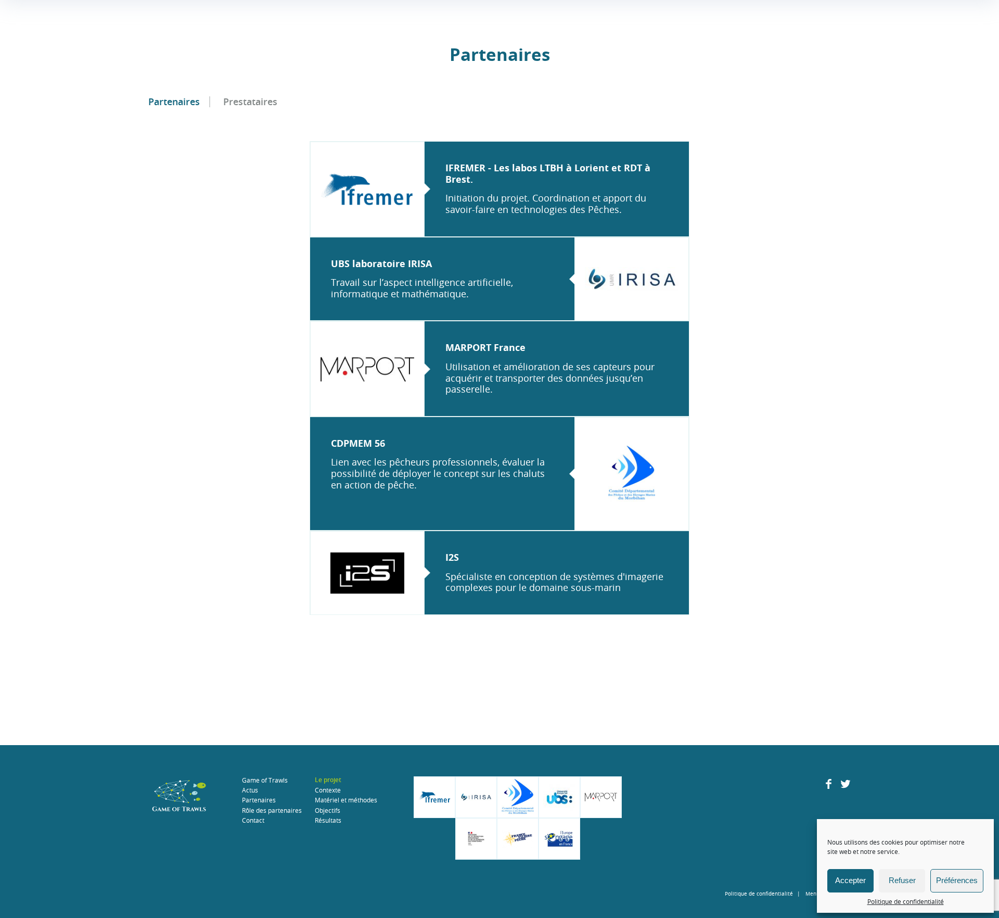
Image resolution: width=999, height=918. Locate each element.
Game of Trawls (265, 780)
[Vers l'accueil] (179, 797)
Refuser (902, 880)
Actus (250, 790)
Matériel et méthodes (346, 799)
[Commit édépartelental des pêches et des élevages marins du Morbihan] (518, 797)
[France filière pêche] (518, 839)
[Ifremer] (434, 797)
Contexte (328, 790)
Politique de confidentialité (905, 901)
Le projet (328, 780)
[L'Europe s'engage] (559, 839)
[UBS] (559, 797)
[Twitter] (845, 786)
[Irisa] (476, 797)
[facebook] (829, 786)
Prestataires (250, 102)
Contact (253, 820)
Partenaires (174, 102)
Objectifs (327, 810)
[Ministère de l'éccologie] (476, 839)
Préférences (957, 880)
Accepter (850, 880)
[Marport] (601, 797)
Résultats (328, 820)
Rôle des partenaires (272, 810)
